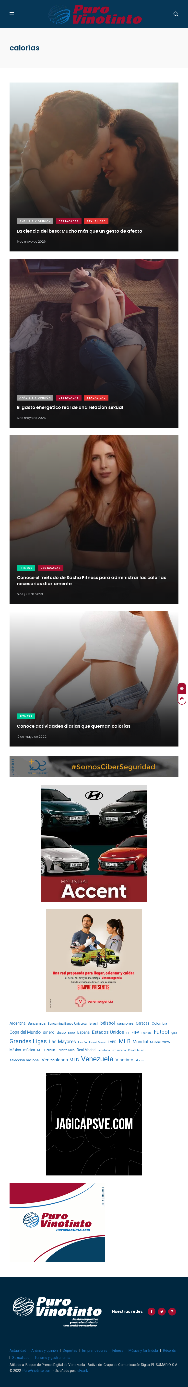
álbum (139, 1060)
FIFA (135, 1032)
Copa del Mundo (25, 1032)
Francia (146, 1032)
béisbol (107, 1023)
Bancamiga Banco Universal (67, 1023)
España (83, 1032)
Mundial (140, 1041)
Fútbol (161, 1032)
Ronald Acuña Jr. (138, 1050)
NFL (39, 1050)
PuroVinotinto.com (37, 1371)
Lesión (82, 1042)
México (15, 1050)
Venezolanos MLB (60, 1060)
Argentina (17, 1023)
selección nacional (24, 1060)
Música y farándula (143, 1350)
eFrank (82, 1371)
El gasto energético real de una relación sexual (70, 407)
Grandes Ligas (28, 1041)
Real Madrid (86, 1050)
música (29, 1050)
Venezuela (97, 1059)
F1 (127, 1032)
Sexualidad (96, 221)
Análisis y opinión (35, 221)
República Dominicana (112, 1050)
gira (174, 1032)
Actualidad (18, 1350)
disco (61, 1032)
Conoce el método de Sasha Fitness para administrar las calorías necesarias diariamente (91, 580)
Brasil (94, 1023)
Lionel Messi (97, 1042)
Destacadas (69, 221)
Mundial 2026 (160, 1042)
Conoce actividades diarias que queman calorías (73, 726)
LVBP (112, 1042)
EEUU (71, 1032)
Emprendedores (94, 1350)
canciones (125, 1023)
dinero (49, 1032)
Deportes (70, 1350)
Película (50, 1050)
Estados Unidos (108, 1032)
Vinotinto (124, 1059)
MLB (124, 1041)
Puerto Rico (66, 1050)
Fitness (26, 567)
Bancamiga (37, 1023)
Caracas (143, 1023)
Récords (169, 1350)
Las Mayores (62, 1041)
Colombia (159, 1023)
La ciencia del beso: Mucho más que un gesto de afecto (79, 231)
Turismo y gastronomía (52, 1358)
